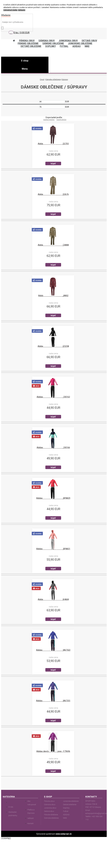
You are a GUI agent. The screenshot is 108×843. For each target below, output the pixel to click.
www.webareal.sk (64, 834)
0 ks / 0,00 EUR (21, 32)
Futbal (65, 811)
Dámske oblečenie (53, 79)
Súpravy (65, 79)
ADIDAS (66, 815)
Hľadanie (6, 15)
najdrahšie (61, 120)
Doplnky (66, 808)
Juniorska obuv (50, 808)
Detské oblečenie (69, 804)
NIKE (65, 818)
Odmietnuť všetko (10, 10)
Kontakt (30, 823)
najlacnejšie (49, 120)
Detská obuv (49, 811)
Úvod (42, 79)
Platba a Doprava (30, 811)
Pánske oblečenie (51, 815)
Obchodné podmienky (12, 813)
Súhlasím (21, 10)
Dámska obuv (49, 804)
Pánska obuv (49, 801)
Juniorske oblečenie (71, 801)
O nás (10, 807)
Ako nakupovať (31, 803)
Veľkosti (30, 818)
